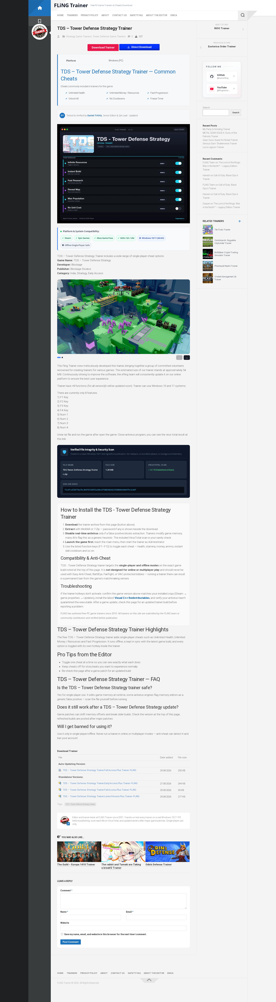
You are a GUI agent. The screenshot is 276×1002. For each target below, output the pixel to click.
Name (64, 912)
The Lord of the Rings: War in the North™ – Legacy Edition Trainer (222, 166)
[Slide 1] (59, 357)
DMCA (173, 15)
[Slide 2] (62, 357)
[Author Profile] (40, 32)
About (105, 15)
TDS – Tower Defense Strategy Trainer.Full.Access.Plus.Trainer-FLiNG (99, 770)
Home (60, 15)
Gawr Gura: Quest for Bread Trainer (220, 140)
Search (206, 107)
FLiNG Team (209, 162)
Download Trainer (103, 47)
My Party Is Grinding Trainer (216, 129)
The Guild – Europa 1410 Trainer (76, 864)
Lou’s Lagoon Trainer (213, 147)
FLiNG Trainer (71, 5)
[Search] (242, 15)
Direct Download (141, 47)
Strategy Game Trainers (79, 36)
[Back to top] (149, 980)
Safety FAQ (136, 15)
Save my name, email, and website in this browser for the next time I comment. (105, 934)
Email (129, 912)
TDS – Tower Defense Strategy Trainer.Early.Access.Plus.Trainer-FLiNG (100, 783)
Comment (66, 890)
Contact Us (119, 15)
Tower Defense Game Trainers (109, 36)
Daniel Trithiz (94, 115)
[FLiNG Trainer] (39, 8)
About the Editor (156, 15)
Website (64, 923)
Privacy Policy (89, 15)
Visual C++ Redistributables (132, 597)
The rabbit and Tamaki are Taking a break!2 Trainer (121, 866)
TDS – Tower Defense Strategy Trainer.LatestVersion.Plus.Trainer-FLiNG (101, 796)
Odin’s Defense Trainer (159, 864)
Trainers (72, 15)
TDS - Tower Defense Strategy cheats (80, 804)
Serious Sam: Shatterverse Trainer (220, 143)
